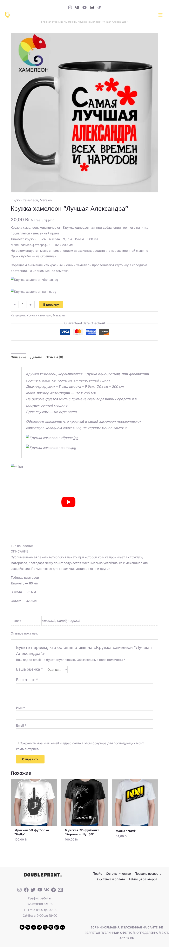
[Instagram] (70, 7)
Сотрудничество (118, 874)
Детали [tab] (36, 357)
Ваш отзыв (27, 680)
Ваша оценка (29, 669)
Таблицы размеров (143, 879)
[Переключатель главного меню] (160, 14)
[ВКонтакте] (27, 927)
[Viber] (50, 927)
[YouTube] (84, 7)
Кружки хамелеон (24, 200)
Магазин (70, 21)
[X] (45, 927)
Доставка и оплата (111, 879)
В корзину (51, 305)
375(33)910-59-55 (40, 904)
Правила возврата (148, 874)
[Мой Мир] (62, 927)
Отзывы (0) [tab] (54, 357)
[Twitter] (33, 889)
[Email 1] (92, 7)
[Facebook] (26, 889)
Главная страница (52, 21)
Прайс (97, 874)
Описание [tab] (18, 357)
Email (21, 725)
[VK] (77, 7)
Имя (20, 708)
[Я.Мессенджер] (22, 927)
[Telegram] (99, 7)
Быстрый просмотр (34, 822)
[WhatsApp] (56, 927)
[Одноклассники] (33, 927)
